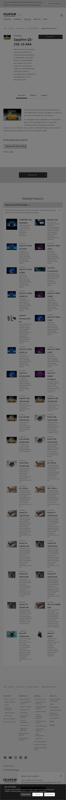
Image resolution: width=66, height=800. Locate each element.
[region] (33, 792)
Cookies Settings (25, 794)
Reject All (37, 794)
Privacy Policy (42, 791)
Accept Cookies (49, 794)
